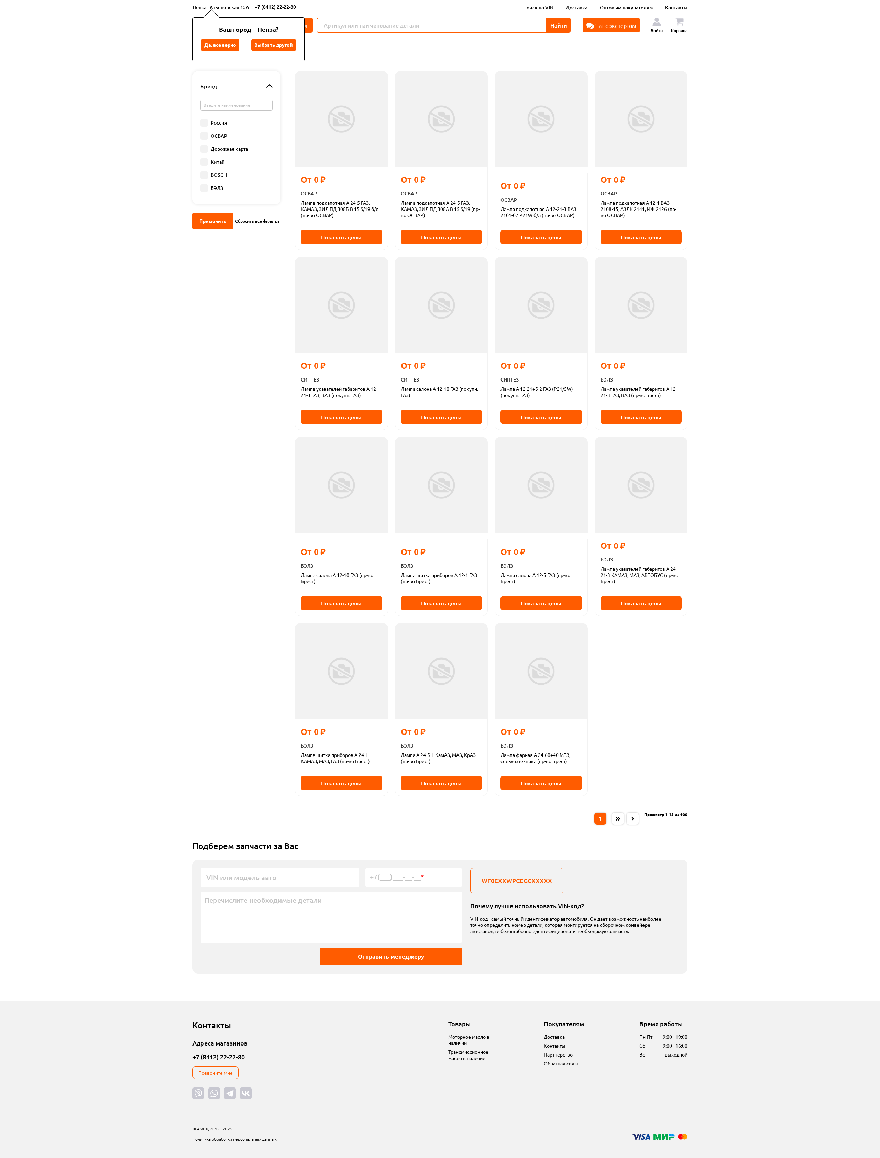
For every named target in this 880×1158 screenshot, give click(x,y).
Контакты (676, 7)
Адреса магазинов (220, 1043)
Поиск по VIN (538, 7)
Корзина (679, 30)
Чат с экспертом (615, 25)
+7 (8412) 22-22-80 (275, 6)
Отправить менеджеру (391, 956)
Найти (558, 25)
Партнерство (558, 1054)
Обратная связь (561, 1063)
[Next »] (633, 819)
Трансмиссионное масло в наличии (468, 1055)
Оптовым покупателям (626, 7)
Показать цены (341, 237)
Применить (212, 221)
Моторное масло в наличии (469, 1039)
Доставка (576, 7)
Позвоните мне (215, 1073)
